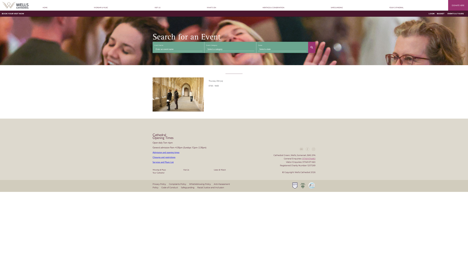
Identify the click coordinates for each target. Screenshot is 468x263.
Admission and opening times (166, 152)
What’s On (211, 8)
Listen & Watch (220, 169)
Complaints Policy (178, 184)
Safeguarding (337, 8)
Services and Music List (163, 162)
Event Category (211, 45)
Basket (440, 14)
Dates (260, 45)
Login (431, 14)
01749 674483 (308, 159)
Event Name (158, 45)
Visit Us (157, 8)
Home (45, 8)
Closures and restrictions (164, 157)
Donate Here (458, 5)
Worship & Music (101, 8)
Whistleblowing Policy (200, 184)
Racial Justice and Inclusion (210, 187)
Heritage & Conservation (273, 8)
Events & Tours (456, 14)
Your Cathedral (396, 8)
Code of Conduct (170, 187)
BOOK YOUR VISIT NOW (13, 14)
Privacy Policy (159, 184)
